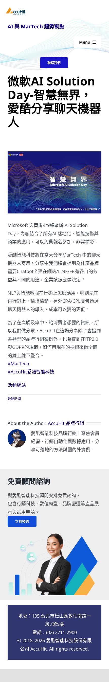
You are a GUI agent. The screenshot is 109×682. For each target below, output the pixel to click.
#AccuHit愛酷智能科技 (31, 372)
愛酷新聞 (14, 398)
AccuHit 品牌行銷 (66, 423)
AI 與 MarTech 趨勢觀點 (36, 26)
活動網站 (17, 385)
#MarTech (18, 364)
